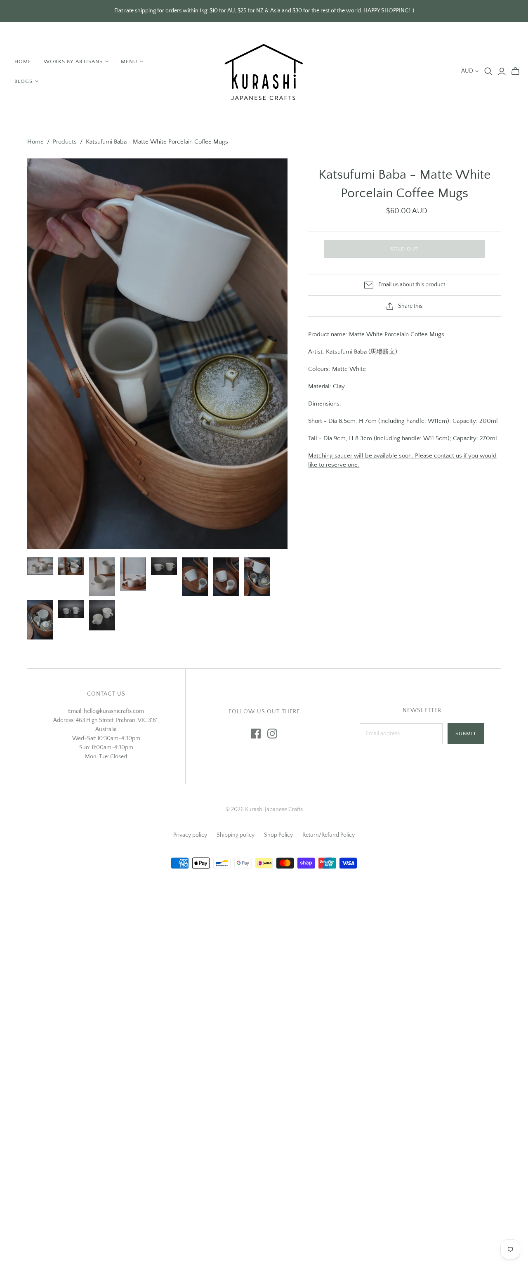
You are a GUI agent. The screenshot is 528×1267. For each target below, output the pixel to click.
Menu (129, 61)
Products (65, 141)
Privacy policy (190, 835)
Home (22, 61)
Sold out (404, 249)
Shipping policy (236, 835)
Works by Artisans (73, 61)
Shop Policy (278, 835)
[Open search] (488, 71)
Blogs (23, 81)
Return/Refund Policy (328, 835)
